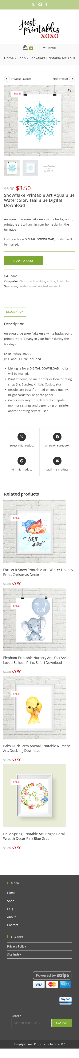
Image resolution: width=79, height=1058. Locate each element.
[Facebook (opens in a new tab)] (40, 5)
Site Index (14, 954)
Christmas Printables (32, 281)
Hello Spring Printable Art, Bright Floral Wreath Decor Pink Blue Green (34, 836)
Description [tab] (15, 312)
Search (16, 1016)
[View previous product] (7, 79)
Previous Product (21, 79)
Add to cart (23, 260)
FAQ (10, 909)
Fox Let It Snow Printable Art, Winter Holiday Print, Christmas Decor (38, 572)
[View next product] (72, 79)
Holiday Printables (58, 281)
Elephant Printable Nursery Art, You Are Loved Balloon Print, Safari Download (34, 660)
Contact (12, 925)
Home (11, 893)
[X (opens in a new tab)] (33, 5)
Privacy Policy (16, 946)
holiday (23, 286)
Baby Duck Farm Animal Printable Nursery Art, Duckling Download (36, 748)
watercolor (56, 286)
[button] (69, 90)
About (11, 917)
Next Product (60, 79)
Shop (10, 901)
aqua (14, 286)
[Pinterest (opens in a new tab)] (46, 5)
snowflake (35, 286)
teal (45, 286)
